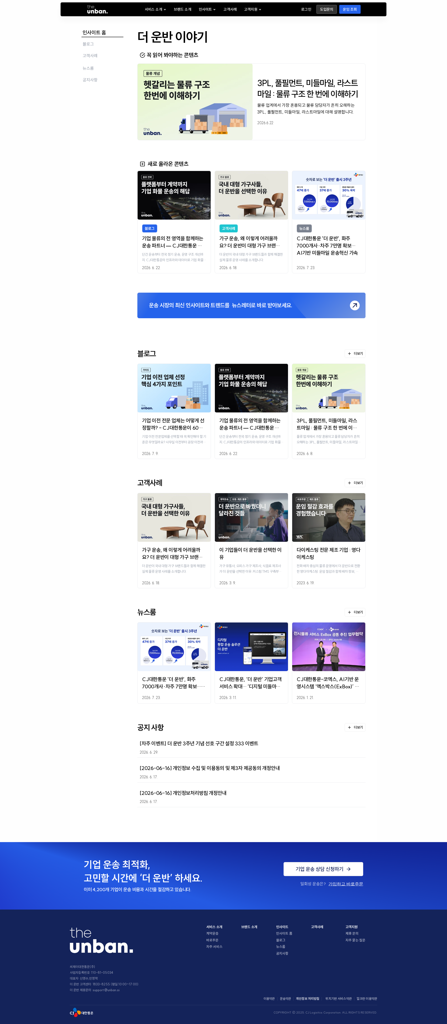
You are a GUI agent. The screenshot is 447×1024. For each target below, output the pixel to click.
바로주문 (212, 940)
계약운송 (212, 933)
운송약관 (285, 999)
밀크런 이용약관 (367, 999)
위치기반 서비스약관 (338, 999)
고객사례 (317, 927)
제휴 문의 (352, 933)
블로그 (280, 940)
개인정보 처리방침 (307, 999)
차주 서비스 (214, 946)
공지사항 (282, 953)
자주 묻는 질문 (355, 940)
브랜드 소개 (249, 927)
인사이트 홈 (284, 933)
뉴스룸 (280, 946)
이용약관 (269, 999)
